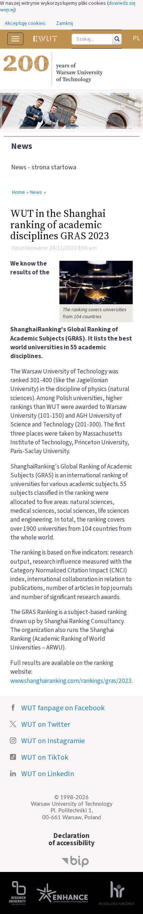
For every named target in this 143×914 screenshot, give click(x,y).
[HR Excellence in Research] (116, 892)
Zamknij (64, 23)
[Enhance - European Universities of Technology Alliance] (62, 892)
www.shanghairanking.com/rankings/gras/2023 (71, 680)
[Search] (117, 39)
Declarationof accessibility (71, 840)
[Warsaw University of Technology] (71, 69)
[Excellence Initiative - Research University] (17, 892)
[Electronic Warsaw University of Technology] (45, 39)
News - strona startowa (43, 167)
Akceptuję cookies (25, 23)
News (21, 146)
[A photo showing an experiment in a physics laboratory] (96, 282)
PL (136, 38)
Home (18, 192)
